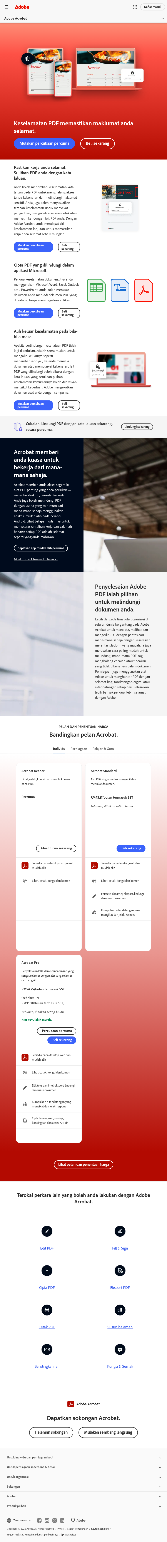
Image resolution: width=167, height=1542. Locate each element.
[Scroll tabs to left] (3, 749)
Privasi (60, 1528)
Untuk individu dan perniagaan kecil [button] (30, 1457)
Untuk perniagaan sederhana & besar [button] (31, 1467)
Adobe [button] (11, 1496)
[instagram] (47, 1520)
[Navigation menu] (6, 7)
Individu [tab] (59, 749)
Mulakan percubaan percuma (44, 143)
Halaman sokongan (51, 1432)
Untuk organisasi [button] (17, 1477)
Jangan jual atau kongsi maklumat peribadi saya (32, 1534)
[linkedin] (62, 1520)
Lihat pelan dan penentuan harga (83, 1164)
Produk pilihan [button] (16, 1506)
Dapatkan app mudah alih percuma (40, 548)
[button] (135, 6)
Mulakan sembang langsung (108, 1432)
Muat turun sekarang (56, 848)
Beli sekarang (97, 143)
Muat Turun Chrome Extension (36, 559)
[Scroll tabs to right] (163, 749)
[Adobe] (22, 7)
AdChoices (70, 1534)
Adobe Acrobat (15, 18)
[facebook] (39, 1520)
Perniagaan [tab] (78, 749)
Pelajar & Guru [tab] (103, 749)
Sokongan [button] (13, 1486)
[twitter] (54, 1520)
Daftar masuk (152, 7)
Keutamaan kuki (100, 1528)
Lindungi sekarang (137, 427)
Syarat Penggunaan (77, 1528)
